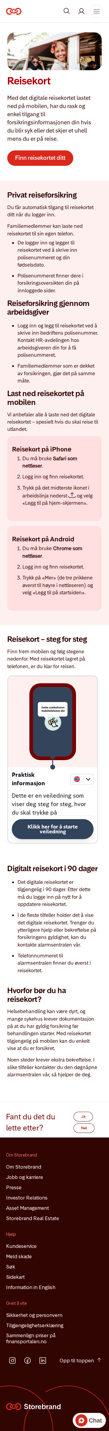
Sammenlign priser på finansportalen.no (30, 1338)
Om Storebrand (23, 1167)
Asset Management (27, 1208)
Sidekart (15, 1277)
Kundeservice (21, 1246)
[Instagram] (12, 1360)
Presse (13, 1187)
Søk (10, 1266)
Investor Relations (27, 1197)
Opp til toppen (77, 1360)
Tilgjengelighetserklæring (34, 1325)
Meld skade (19, 1256)
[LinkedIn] (42, 1360)
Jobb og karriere (24, 1177)
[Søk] (67, 11)
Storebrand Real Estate (32, 1218)
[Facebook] (27, 1360)
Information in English (30, 1287)
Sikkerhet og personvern (34, 1315)
